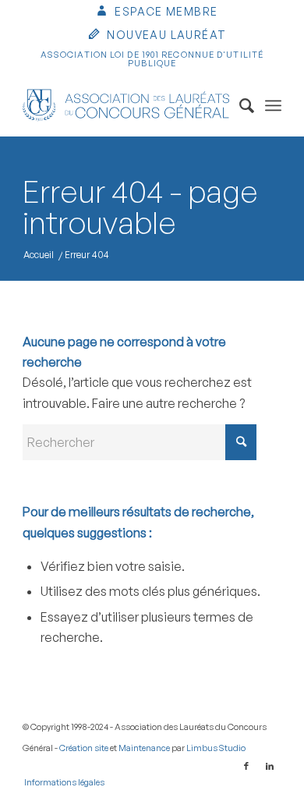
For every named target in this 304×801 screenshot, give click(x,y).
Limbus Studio (216, 748)
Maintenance (144, 748)
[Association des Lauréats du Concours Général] (126, 105)
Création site (83, 748)
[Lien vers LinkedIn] (269, 766)
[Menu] (273, 105)
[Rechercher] (239, 105)
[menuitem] (156, 13)
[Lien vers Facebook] (246, 766)
